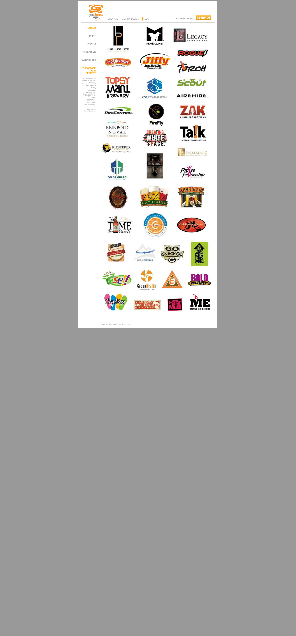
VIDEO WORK (89, 68)
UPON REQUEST (91, 72)
